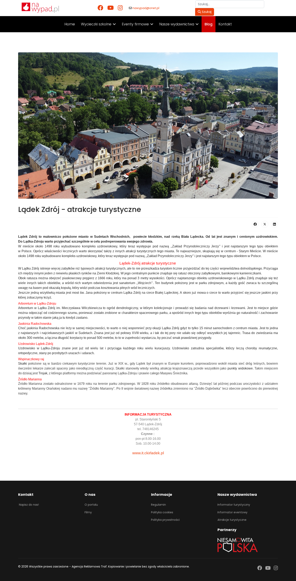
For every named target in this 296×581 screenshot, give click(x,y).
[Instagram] (120, 8)
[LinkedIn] (274, 224)
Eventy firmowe (135, 24)
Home (69, 24)
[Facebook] (100, 8)
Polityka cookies (162, 512)
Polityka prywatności (165, 520)
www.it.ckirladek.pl (148, 453)
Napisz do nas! (29, 505)
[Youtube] (110, 8)
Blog (208, 24)
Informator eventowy (232, 512)
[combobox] (229, 4)
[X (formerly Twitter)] (264, 224)
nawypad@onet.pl (145, 8)
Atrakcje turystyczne (231, 520)
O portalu (91, 505)
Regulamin (158, 505)
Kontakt (225, 24)
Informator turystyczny (233, 505)
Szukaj (206, 11)
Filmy (88, 512)
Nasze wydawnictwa (176, 24)
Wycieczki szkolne (96, 24)
